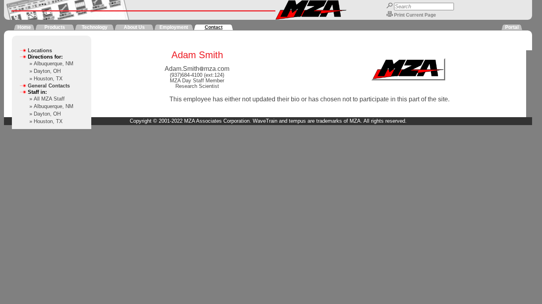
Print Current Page (415, 15)
